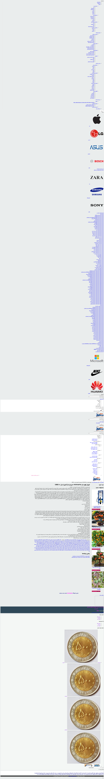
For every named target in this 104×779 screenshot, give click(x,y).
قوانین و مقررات (98, 405)
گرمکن (93, 84)
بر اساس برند (95, 6)
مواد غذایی (98, 450)
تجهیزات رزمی (92, 98)
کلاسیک (93, 20)
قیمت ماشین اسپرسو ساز (55, 550)
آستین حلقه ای (92, 74)
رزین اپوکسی (95, 470)
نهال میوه (95, 459)
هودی (93, 82)
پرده (93, 60)
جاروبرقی (93, 39)
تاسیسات (99, 437)
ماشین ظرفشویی (91, 37)
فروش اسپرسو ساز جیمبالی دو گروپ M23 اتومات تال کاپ (47, 544)
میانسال (93, 31)
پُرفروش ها (97, 422)
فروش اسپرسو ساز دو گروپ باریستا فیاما (60, 545)
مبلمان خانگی (92, 59)
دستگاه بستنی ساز (94, 453)
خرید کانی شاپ (98, 108)
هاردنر (96, 474)
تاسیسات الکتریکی (94, 439)
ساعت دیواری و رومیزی (90, 57)
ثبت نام (101, 421)
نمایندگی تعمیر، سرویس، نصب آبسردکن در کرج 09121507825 (81, 557)
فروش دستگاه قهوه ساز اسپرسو (74, 539)
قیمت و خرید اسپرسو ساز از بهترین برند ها (45, 550)
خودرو (99, 454)
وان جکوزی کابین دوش (96, 441)
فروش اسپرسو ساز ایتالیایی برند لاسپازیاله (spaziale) (46, 543)
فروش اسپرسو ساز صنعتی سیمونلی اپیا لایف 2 (63, 547)
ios (93, 23)
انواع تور (93, 93)
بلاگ (99, 402)
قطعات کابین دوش (94, 443)
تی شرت (93, 77)
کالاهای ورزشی (95, 91)
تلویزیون (93, 44)
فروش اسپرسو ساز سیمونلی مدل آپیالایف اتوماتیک (57, 546)
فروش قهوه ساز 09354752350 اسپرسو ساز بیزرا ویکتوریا (81, 556)
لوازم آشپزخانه (95, 50)
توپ (93, 92)
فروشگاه (99, 401)
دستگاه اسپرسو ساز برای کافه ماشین (49, 542)
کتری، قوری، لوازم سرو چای (90, 54)
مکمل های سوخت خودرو (93, 457)
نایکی (93, 67)
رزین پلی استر (95, 469)
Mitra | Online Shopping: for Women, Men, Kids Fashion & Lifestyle (84, 102)
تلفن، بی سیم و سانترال (90, 41)
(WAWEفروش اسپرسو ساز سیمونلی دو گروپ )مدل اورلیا (72, 540)
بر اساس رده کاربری (94, 27)
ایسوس (93, 11)
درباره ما (99, 403)
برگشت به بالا (102, 595)
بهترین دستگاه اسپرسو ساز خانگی (60, 542)
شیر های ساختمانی (97, 444)
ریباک (93, 68)
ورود (103, 421)
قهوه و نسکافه (95, 451)
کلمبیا (93, 71)
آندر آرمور (92, 69)
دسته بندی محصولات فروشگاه (89, 106)
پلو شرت (93, 75)
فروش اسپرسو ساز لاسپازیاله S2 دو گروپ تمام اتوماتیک (48, 547)
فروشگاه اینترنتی (67, 539)
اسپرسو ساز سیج (39, 540)
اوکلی (93, 70)
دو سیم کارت (92, 17)
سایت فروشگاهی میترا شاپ (73, 776)
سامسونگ (92, 8)
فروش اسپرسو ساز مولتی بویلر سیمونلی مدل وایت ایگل (56, 548)
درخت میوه (98, 458)
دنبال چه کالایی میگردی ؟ (34, 475)
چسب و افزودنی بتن (94, 449)
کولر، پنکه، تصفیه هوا (91, 42)
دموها (96, 101)
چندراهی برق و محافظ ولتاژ (90, 47)
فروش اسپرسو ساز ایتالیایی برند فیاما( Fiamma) (61, 543)
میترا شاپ (97, 773)
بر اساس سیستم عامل (94, 22)
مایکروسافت (92, 9)
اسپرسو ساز (62, 540)
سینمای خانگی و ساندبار (90, 48)
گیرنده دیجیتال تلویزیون (90, 49)
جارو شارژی (92, 40)
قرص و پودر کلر (95, 468)
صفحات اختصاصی (94, 103)
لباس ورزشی (92, 96)
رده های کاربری (95, 15)
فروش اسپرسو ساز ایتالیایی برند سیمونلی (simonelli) (76, 543)
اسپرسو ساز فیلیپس (75, 542)
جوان (93, 30)
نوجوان (93, 28)
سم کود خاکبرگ (95, 466)
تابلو (93, 58)
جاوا (93, 25)
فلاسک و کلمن (92, 51)
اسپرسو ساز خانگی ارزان (51, 540)
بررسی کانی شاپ (98, 99)
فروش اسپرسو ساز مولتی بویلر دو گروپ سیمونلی (72, 548)
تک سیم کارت (92, 16)
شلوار (93, 79)
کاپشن (93, 81)
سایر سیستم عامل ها (91, 26)
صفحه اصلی (98, 400)
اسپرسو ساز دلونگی (45, 540)
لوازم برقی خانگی (94, 34)
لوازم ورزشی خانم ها (94, 83)
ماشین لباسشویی (91, 36)
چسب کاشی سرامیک (94, 447)
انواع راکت (92, 94)
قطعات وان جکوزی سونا (93, 442)
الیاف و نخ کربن (95, 472)
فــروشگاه (98, 436)
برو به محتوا (102, 399)
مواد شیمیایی (98, 467)
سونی (93, 10)
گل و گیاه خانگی (94, 464)
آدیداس (93, 66)
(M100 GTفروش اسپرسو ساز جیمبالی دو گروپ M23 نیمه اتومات (52, 539)
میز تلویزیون (92, 45)
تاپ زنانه (93, 86)
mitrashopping (69, 593)
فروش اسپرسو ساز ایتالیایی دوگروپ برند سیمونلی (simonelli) (64, 544)
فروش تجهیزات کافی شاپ (95, 482)
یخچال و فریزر (92, 35)
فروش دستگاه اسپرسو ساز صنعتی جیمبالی (80, 550)
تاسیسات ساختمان (94, 440)
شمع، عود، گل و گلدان (91, 61)
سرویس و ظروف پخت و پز (90, 53)
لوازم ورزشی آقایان (94, 73)
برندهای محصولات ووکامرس (90, 104)
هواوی (93, 12)
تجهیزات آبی (92, 95)
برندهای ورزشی (95, 65)
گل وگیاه (99, 462)
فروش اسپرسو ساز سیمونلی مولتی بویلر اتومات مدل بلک (78, 547)
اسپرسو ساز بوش (57, 540)
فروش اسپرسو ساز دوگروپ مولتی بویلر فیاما (48, 545)
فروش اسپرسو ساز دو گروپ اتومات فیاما (72, 545)
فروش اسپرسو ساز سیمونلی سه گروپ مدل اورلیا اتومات (73, 546)
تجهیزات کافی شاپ (94, 452)
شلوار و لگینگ (92, 90)
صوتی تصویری (95, 43)
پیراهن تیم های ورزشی (90, 76)
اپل (93, 7)
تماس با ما (98, 404)
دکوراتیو (96, 56)
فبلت (93, 19)
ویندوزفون (92, 24)
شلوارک (93, 85)
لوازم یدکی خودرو (94, 456)
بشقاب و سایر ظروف (91, 52)
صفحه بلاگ (98, 616)
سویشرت (93, 78)
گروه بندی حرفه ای (94, 107)
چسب (99, 445)
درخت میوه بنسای (94, 461)
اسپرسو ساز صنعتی (80, 542)
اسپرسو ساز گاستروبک (68, 542)
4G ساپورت (92, 18)
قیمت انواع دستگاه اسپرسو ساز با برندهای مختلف (66, 550)
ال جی (93, 14)
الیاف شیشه (95, 473)
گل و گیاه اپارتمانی (94, 465)
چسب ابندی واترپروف (94, 448)
